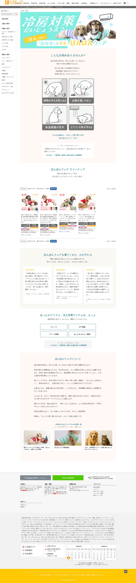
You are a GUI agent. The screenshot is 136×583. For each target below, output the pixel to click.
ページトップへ (125, 571)
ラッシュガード (6, 58)
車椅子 (3, 80)
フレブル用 (51, 3)
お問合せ (84, 3)
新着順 (47, 188)
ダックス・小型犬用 (22, 3)
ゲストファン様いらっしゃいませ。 (29, 7)
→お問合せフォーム (74, 488)
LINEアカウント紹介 (98, 491)
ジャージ (53, 327)
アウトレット (5, 90)
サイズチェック (106, 3)
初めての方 (117, 3)
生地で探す (5, 19)
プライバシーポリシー (56, 575)
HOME (22, 10)
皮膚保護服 (5, 74)
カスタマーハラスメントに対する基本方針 (76, 575)
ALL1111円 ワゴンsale (8, 93)
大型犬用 (42, 3)
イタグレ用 (60, 3)
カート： (58, 7)
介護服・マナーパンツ (8, 77)
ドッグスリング (6, 67)
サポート (23, 501)
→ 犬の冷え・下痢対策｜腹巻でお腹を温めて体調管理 (63, 155)
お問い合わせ (42, 575)
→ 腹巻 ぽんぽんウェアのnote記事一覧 (68, 424)
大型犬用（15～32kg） (8, 40)
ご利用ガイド (94, 3)
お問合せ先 (72, 484)
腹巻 (3, 64)
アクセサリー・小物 (7, 86)
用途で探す (75, 3)
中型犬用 (34, 3)
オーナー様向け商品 (7, 83)
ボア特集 (82, 327)
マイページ (97, 484)
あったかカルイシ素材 (82, 334)
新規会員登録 (96, 487)
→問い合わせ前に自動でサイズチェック (79, 490)
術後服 (3, 70)
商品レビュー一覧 (97, 495)
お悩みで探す (6, 23)
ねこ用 (3, 49)
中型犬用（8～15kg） (7, 37)
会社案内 (22, 507)
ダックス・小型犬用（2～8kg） (9, 32)
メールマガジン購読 (98, 493)
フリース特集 (54, 334)
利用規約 (48, 575)
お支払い (23, 484)
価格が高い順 (40, 188)
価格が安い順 (31, 188)
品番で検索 (4, 11)
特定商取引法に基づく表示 (96, 575)
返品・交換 (48, 484)
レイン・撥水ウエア (7, 61)
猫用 (68, 3)
